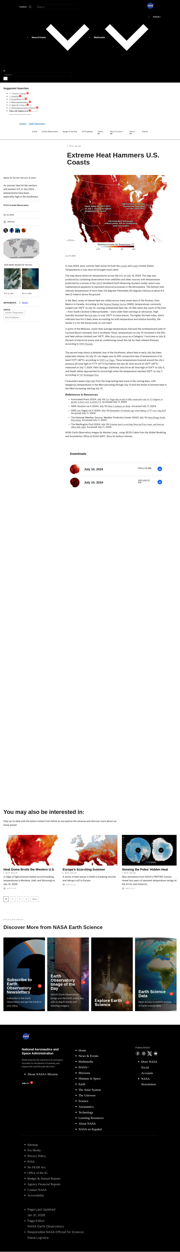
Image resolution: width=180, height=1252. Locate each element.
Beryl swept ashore (119, 336)
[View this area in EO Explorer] (21, 248)
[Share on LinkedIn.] (17, 230)
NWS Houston (86, 344)
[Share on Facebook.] (11, 230)
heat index (93, 315)
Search (145, 131)
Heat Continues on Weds (119, 406)
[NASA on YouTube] (155, 1053)
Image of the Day (70, 131)
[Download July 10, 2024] (160, 470)
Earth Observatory (50, 131)
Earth (34, 131)
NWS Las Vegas (106, 360)
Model (25, 303)
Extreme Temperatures (14, 312)
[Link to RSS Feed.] (23, 230)
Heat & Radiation (12, 317)
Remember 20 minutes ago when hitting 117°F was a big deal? (138, 410)
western (123, 266)
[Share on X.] (5, 230)
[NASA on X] (149, 1053)
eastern (135, 266)
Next (34, 899)
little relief (90, 381)
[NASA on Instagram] (143, 1053)
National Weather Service (115, 304)
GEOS (99, 283)
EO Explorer (87, 131)
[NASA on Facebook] (137, 1053)
